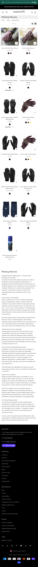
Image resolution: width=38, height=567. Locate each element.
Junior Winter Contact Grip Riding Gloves (28, 187)
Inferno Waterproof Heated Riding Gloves (10, 118)
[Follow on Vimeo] (30, 546)
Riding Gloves (15, 20)
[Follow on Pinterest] (16, 546)
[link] (19, 2)
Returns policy (6, 531)
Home (3, 20)
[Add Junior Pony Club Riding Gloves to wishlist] (16, 202)
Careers (4, 511)
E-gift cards (5, 464)
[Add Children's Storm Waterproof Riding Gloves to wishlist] (16, 168)
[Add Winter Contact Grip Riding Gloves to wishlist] (35, 62)
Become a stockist (7, 540)
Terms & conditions (7, 523)
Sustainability (5, 496)
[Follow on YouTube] (21, 546)
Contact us (5, 455)
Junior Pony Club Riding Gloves (10, 221)
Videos (4, 493)
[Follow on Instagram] (12, 546)
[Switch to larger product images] (32, 24)
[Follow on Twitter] (7, 546)
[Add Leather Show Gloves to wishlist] (35, 99)
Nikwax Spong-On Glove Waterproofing (10, 256)
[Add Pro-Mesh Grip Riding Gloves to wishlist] (16, 136)
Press (3, 508)
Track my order (6, 472)
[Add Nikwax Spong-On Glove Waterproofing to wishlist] (16, 237)
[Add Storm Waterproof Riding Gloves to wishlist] (16, 62)
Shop (8, 20)
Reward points (6, 481)
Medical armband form (8, 505)
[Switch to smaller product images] (35, 24)
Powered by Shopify (24, 554)
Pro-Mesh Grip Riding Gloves (9, 154)
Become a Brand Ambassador (10, 514)
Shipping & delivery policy (9, 528)
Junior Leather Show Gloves (28, 154)
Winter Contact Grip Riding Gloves (28, 81)
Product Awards (6, 499)
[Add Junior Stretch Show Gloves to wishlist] (16, 30)
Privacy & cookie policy (8, 525)
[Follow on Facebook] (3, 546)
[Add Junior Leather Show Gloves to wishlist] (35, 136)
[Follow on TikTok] (26, 546)
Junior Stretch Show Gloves (10, 48)
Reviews (4, 478)
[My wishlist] (6, 12)
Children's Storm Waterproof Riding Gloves (9, 187)
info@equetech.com (10, 441)
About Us (4, 458)
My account (5, 475)
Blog (3, 490)
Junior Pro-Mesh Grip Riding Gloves (28, 221)
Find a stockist (6, 466)
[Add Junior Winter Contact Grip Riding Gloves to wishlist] (35, 168)
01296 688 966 (8, 438)
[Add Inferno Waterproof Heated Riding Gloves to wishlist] (16, 99)
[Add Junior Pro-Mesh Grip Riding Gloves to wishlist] (35, 202)
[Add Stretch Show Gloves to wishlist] (35, 30)
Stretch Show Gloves (28, 48)
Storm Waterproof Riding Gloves (9, 81)
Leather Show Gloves (28, 117)
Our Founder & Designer (8, 461)
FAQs (3, 469)
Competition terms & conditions (10, 502)
